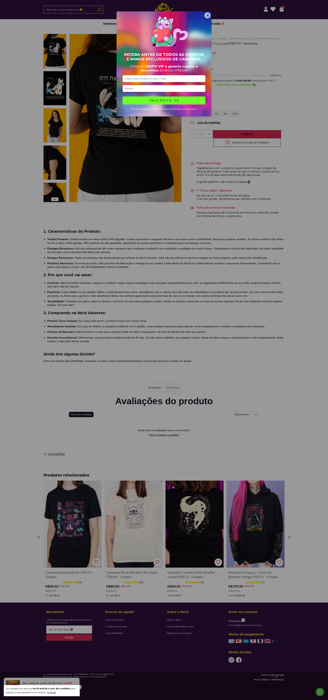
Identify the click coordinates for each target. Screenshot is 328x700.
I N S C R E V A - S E (164, 100)
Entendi (51, 692)
